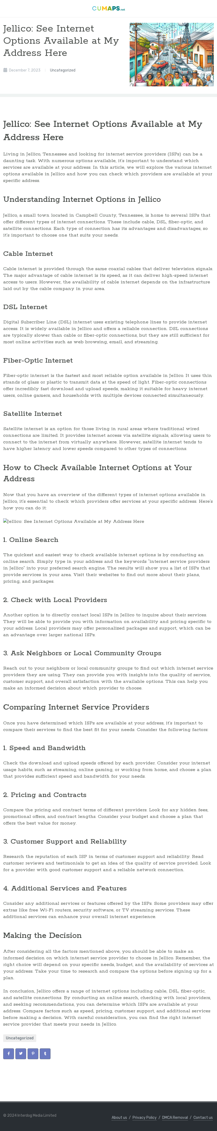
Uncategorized (62, 70)
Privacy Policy (145, 1117)
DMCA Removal (175, 1117)
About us (119, 1117)
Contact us (203, 1117)
